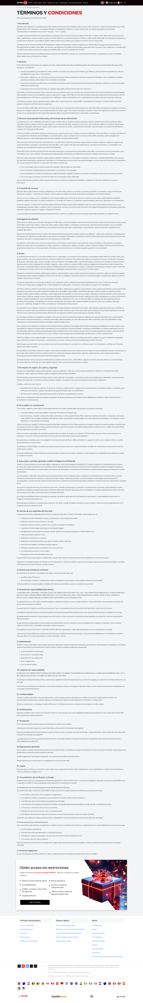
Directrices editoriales (98, 933)
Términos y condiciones (56, 976)
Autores (94, 929)
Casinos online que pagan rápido (65, 925)
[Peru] (114, 983)
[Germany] (62, 983)
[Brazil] (42, 983)
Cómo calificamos (97, 937)
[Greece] (66, 983)
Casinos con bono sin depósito (28, 941)
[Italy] (90, 983)
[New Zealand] (104, 983)
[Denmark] (57, 983)
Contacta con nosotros (98, 941)
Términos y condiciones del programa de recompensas (107, 956)
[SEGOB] (23, 996)
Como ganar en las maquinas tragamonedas (68, 933)
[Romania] (119, 983)
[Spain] (123, 983)
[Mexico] (95, 983)
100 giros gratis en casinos (63, 941)
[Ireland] (85, 983)
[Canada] (47, 983)
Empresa (94, 945)
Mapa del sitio (96, 953)
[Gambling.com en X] (19, 972)
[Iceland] (71, 983)
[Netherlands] (100, 983)
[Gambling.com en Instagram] (31, 972)
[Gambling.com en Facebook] (27, 972)
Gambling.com (21, 7)
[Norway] (109, 983)
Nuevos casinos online (26, 929)
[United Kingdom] (19, 983)
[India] (81, 983)
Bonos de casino (24, 937)
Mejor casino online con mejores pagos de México (70, 929)
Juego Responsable (97, 949)
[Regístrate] (102, 2)
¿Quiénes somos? (97, 925)
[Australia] (23, 983)
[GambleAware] (59, 996)
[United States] (23, 988)
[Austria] (28, 983)
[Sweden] (19, 988)
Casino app (23, 933)
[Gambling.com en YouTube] (23, 972)
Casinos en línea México (27, 925)
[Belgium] (33, 983)
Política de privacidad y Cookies (77, 976)
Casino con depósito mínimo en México (67, 937)
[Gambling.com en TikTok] (35, 972)
